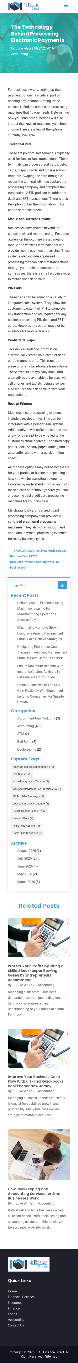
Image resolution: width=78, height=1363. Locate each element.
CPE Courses (22, 774)
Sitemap (51, 1356)
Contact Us (16, 1325)
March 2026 (26, 882)
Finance (14, 1308)
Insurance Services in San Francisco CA (37, 789)
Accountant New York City (36, 718)
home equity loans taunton (31, 781)
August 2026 (26, 851)
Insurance (15, 1303)
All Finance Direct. (51, 1352)
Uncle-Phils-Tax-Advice (27, 833)
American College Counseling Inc (33, 766)
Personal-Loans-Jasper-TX (29, 810)
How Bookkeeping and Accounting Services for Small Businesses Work (35, 1194)
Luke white (23, 48)
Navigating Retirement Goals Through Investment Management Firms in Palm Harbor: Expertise (42, 652)
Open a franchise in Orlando (31, 803)
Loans (12, 1314)
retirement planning (26, 825)
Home (12, 1291)
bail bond (24, 742)
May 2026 (24, 874)
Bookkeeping (26, 749)
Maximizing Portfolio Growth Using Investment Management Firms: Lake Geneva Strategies (40, 633)
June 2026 (25, 866)
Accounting (19, 54)
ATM (20, 734)
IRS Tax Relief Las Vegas (28, 796)
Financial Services (21, 1297)
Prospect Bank (23, 818)
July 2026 (24, 858)
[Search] (62, 585)
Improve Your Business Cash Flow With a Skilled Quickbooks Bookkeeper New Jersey (36, 1081)
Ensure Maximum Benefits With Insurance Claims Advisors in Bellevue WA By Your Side (40, 671)
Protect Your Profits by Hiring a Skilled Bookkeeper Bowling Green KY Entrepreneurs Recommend (35, 973)
